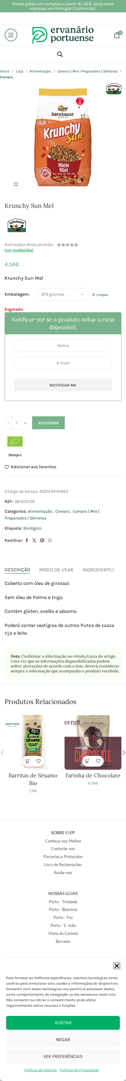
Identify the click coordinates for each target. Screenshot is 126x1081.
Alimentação (40, 71)
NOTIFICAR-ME (63, 385)
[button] (117, 966)
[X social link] (34, 540)
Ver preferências (63, 1056)
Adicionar (48, 423)
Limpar (102, 295)
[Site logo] (63, 34)
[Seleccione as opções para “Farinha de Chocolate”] (87, 761)
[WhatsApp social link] (50, 540)
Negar (63, 1039)
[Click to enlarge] (16, 185)
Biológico (32, 528)
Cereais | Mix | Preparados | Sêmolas (87, 71)
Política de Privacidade (79, 1070)
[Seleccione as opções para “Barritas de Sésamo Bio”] (27, 761)
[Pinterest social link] (42, 540)
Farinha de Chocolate (92, 775)
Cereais (62, 511)
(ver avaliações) (19, 250)
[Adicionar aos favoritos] (38, 761)
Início (4, 71)
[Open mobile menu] (11, 35)
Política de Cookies (40, 1070)
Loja (19, 71)
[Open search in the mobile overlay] (60, 54)
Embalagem (16, 294)
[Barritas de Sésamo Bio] (33, 741)
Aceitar (63, 1022)
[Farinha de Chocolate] (93, 741)
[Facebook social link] (26, 540)
